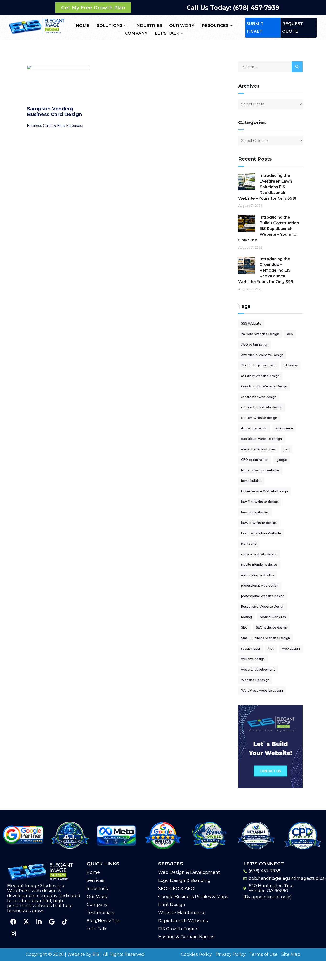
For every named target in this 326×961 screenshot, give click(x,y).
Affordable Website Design (262, 355)
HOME (82, 25)
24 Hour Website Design (260, 334)
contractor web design (258, 397)
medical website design (259, 554)
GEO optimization (254, 460)
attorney (291, 365)
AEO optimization (254, 344)
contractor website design (261, 407)
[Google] (52, 922)
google (281, 460)
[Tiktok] (65, 922)
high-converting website (260, 470)
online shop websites (257, 575)
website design (253, 659)
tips (271, 648)
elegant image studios (258, 449)
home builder (251, 480)
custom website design (259, 418)
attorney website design (260, 376)
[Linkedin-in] (39, 922)
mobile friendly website (259, 564)
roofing (246, 617)
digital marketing (254, 428)
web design (291, 648)
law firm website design (259, 501)
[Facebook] (13, 922)
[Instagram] (13, 934)
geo (286, 449)
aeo (290, 334)
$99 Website (251, 323)
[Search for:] (270, 67)
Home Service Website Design (264, 491)
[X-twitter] (26, 922)
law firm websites (255, 512)
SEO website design (271, 627)
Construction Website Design (264, 386)
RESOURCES (215, 25)
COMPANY (136, 33)
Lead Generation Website (261, 533)
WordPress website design (262, 690)
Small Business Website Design (265, 638)
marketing (249, 543)
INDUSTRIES (148, 25)
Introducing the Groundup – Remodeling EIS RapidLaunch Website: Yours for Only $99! (266, 270)
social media (250, 648)
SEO (244, 627)
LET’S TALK (167, 33)
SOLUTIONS (109, 25)
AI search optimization (258, 365)
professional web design (260, 585)
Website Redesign (255, 680)
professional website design (262, 596)
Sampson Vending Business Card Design (54, 111)
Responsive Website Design (262, 606)
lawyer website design (258, 522)
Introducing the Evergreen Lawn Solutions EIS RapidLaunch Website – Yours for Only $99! (267, 187)
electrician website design (261, 439)
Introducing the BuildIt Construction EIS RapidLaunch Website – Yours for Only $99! (268, 228)
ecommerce (284, 428)
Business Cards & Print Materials (54, 125)
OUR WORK (182, 25)
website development (258, 669)
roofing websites (273, 617)
